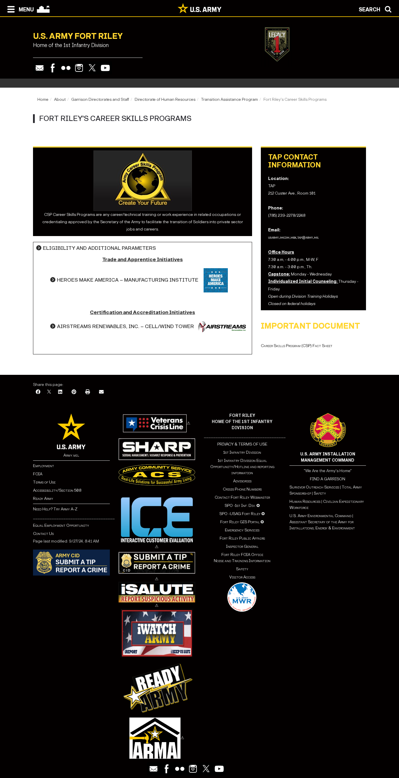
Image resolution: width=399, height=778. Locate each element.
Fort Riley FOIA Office (242, 554)
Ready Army (43, 498)
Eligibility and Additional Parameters (99, 248)
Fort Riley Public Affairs (242, 538)
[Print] (88, 392)
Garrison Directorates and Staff (100, 99)
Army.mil (71, 455)
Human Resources (304, 501)
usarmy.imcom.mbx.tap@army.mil (293, 237)
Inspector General (242, 546)
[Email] (39, 67)
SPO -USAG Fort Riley (240, 513)
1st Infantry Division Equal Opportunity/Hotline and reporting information (242, 466)
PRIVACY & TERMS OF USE (242, 444)
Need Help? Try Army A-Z (55, 509)
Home (42, 99)
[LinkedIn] (60, 392)
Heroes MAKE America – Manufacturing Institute (127, 280)
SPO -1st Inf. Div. (240, 505)
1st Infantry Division (242, 452)
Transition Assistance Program (229, 99)
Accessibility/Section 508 (57, 490)
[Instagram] (79, 67)
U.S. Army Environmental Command (320, 515)
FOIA (37, 474)
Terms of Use (44, 482)
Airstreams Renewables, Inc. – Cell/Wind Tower (125, 326)
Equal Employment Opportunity (61, 525)
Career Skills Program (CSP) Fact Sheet (296, 345)
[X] (49, 392)
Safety (242, 568)
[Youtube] (105, 67)
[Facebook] (52, 67)
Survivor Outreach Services (314, 487)
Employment (43, 465)
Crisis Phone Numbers (242, 489)
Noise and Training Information (242, 560)
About (60, 99)
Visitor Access (242, 577)
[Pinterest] (74, 392)
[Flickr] (65, 67)
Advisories (242, 481)
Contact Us (43, 533)
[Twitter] (92, 67)
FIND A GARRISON (327, 478)
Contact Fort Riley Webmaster (242, 497)
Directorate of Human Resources (165, 99)
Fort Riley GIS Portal (240, 521)
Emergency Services (242, 530)
